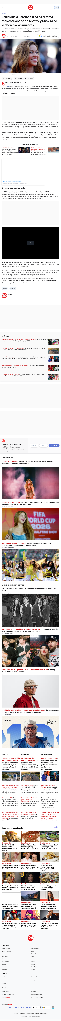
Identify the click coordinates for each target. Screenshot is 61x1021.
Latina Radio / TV (35, 977)
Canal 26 (11, 35)
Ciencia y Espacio (6, 951)
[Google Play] (46, 1007)
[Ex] (13, 1007)
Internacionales (47, 754)
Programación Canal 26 (37, 997)
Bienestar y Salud (35, 948)
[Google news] (29, 1007)
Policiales (4, 964)
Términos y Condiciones (27, 1013)
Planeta (33, 961)
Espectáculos (5, 956)
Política (5, 754)
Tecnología (34, 966)
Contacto (33, 991)
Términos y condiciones (8, 994)
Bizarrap (12, 288)
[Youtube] (16, 1007)
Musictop (4, 983)
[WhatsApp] (24, 1007)
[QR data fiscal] (53, 1009)
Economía (25, 754)
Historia (3, 959)
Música (4, 13)
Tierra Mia (4, 980)
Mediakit (6, 997)
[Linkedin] (18, 1007)
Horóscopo (34, 959)
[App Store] (36, 1007)
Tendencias (4, 969)
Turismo (33, 969)
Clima (32, 951)
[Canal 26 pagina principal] (30, 9)
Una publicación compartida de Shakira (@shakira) (16, 183)
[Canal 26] (30, 938)
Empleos (33, 1001)
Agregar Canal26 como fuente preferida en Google (50, 35)
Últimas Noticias (6, 948)
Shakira (7, 86)
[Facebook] (7, 1007)
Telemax (33, 980)
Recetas (4, 966)
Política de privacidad (36, 994)
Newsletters (6, 1004)
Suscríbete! (54, 445)
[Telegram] (27, 1007)
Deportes (4, 954)
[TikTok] (21, 1007)
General (33, 956)
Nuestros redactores (7, 1001)
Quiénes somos (5, 991)
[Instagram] (10, 1007)
